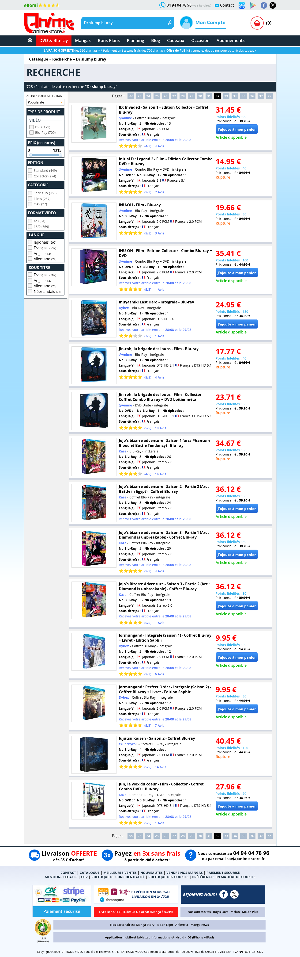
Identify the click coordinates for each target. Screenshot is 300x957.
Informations (160, 937)
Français (45, 247)
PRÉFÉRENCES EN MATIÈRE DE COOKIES (223, 877)
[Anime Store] (49, 23)
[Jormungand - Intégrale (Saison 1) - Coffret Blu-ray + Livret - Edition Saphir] (94, 651)
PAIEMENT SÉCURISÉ (223, 872)
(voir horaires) (201, 6)
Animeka (181, 925)
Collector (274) (45, 176)
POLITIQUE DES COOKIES (168, 877)
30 (200, 96)
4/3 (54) (39, 221)
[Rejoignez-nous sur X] (273, 5)
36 (252, 96)
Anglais (43, 253)
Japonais (45, 242)
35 (243, 96)
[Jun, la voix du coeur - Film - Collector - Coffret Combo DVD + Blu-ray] (94, 800)
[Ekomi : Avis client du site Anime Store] (43, 934)
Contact (227, 5)
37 (261, 96)
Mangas (83, 40)
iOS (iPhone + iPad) (200, 937)
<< (131, 96)
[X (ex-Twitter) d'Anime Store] (234, 894)
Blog (155, 40)
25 (157, 96)
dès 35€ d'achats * (72, 50)
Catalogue (38, 59)
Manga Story (145, 925)
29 (191, 96)
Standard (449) (45, 170)
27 (174, 96)
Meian (235, 912)
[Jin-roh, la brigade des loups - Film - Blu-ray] (94, 365)
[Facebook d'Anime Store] (223, 894)
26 (165, 96)
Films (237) (42, 198)
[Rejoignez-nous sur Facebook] (264, 5)
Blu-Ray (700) (45, 132)
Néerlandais (47, 291)
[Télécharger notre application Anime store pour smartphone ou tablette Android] (253, 5)
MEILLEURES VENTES (120, 872)
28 (183, 96)
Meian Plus (250, 912)
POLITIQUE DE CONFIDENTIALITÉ (118, 877)
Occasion (200, 40)
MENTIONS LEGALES (61, 877)
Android (178, 937)
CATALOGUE (90, 872)
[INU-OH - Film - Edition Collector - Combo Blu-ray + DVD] (94, 267)
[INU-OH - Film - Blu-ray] (94, 221)
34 (235, 96)
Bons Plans (109, 40)
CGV (84, 877)
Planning (135, 40)
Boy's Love (220, 912)
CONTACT (68, 872)
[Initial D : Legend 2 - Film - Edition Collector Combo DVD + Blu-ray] (94, 175)
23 (139, 96)
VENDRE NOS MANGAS (184, 872)
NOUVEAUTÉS (151, 872)
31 (209, 96)
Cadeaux (175, 40)
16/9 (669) (41, 226)
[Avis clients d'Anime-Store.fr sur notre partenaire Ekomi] (42, 5)
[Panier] (257, 23)
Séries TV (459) (45, 193)
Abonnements (231, 40)
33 (226, 96)
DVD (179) (42, 127)
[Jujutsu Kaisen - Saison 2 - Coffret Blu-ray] (94, 754)
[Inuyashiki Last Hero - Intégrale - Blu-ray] (94, 318)
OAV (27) (40, 204)
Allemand (45, 258)
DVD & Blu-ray (53, 40)
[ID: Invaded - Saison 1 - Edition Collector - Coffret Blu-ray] (94, 123)
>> (269, 96)
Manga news (200, 925)
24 (148, 96)
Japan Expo (165, 925)
